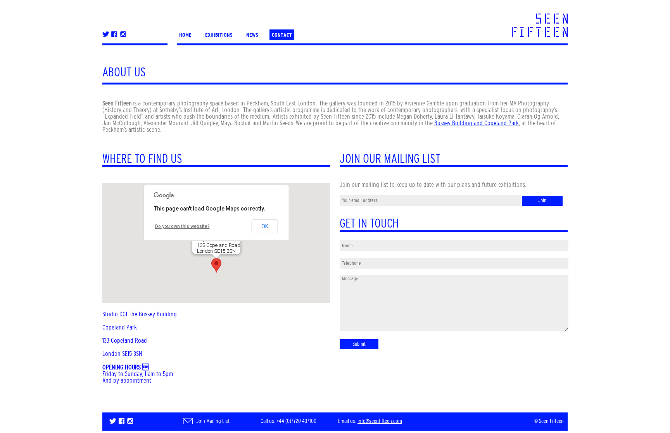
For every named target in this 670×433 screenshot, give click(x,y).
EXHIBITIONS (219, 35)
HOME (185, 35)
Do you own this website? (182, 226)
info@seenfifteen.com (379, 421)
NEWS (252, 35)
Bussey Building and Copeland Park (476, 123)
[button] (216, 265)
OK (264, 226)
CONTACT (282, 35)
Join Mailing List (213, 421)
